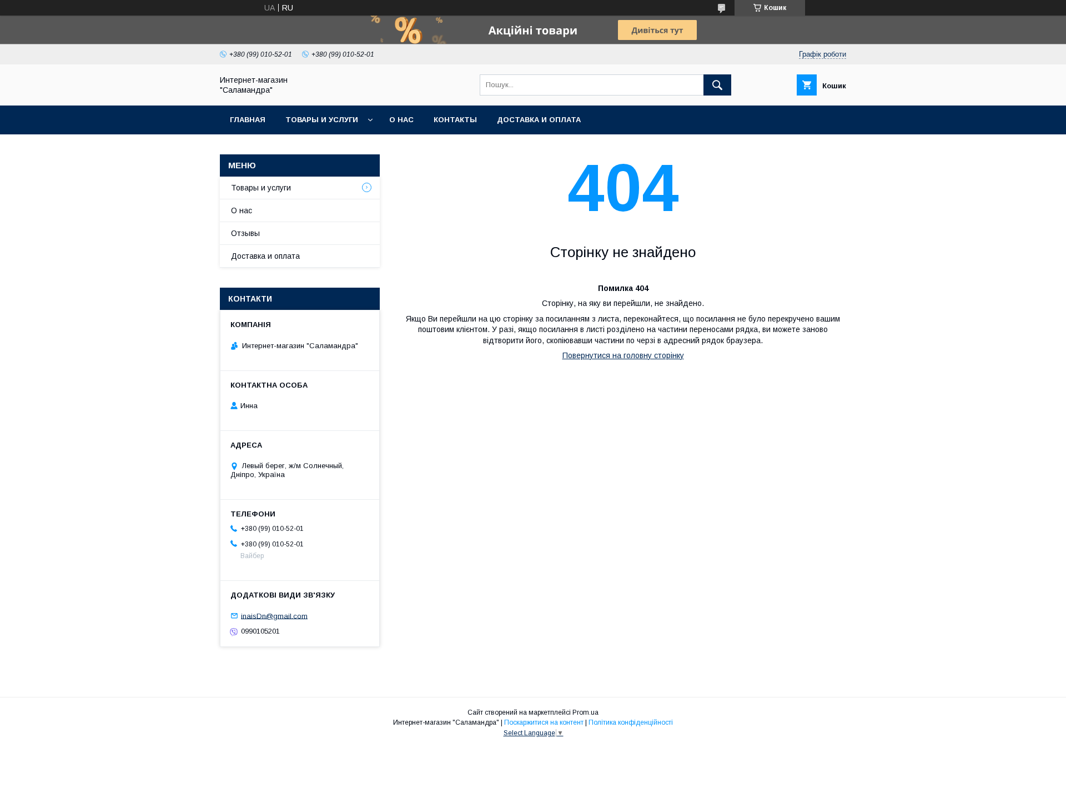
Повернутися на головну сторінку (623, 355)
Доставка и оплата (539, 120)
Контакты (455, 120)
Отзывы (245, 233)
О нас (401, 120)
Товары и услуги (321, 120)
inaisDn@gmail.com (274, 615)
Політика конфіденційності (631, 722)
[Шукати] (717, 85)
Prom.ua (585, 712)
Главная (247, 120)
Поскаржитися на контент (544, 722)
